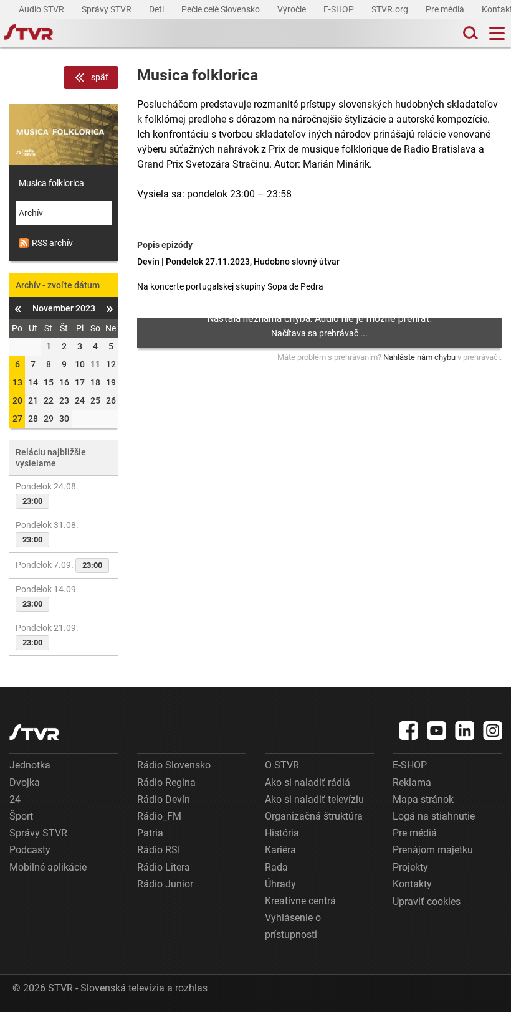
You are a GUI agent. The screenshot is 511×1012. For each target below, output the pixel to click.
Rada (276, 867)
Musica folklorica (51, 183)
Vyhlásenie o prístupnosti (293, 926)
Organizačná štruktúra (314, 816)
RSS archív (52, 243)
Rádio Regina (166, 782)
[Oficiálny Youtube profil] (436, 730)
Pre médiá (446, 9)
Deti (157, 9)
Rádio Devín (163, 799)
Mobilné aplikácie (48, 867)
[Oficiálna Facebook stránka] (408, 730)
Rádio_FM (159, 816)
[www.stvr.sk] (34, 732)
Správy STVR (107, 9)
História (282, 833)
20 (17, 400)
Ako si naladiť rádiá (307, 782)
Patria (150, 833)
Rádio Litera (163, 867)
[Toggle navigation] (497, 33)
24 (15, 799)
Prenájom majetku (433, 850)
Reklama (412, 782)
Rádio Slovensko (174, 765)
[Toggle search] (469, 33)
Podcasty (29, 850)
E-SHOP (339, 9)
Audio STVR (42, 9)
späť (99, 77)
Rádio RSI (158, 850)
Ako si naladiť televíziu (314, 799)
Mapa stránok (423, 799)
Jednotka (29, 765)
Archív (31, 213)
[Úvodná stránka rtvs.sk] (28, 33)
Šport (21, 816)
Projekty (410, 867)
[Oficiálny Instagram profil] (492, 730)
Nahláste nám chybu (419, 357)
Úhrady (280, 884)
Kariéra (280, 850)
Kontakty (412, 884)
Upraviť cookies (427, 901)
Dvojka (24, 782)
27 (17, 418)
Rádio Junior (165, 884)
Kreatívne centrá (300, 901)
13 (17, 382)
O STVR (282, 765)
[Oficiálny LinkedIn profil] (464, 730)
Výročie (292, 9)
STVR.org (390, 9)
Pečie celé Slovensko (221, 9)
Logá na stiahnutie (434, 816)
